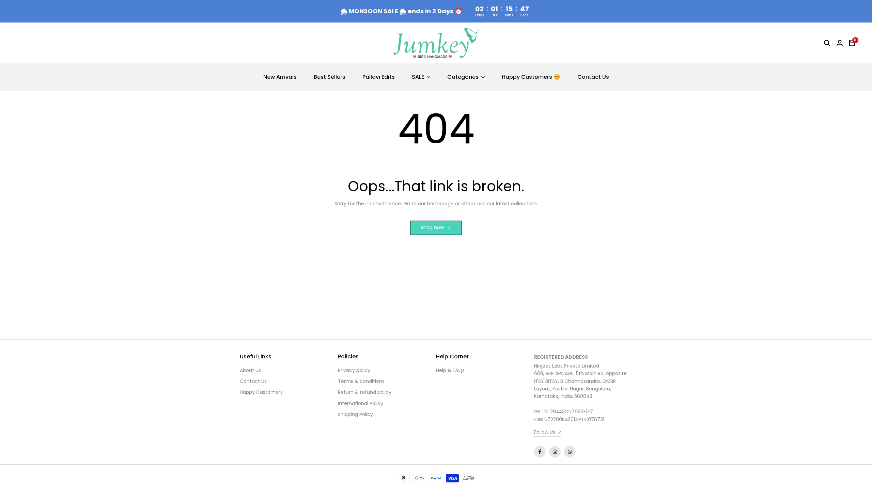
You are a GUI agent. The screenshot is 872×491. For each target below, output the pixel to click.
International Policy (360, 403)
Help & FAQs (450, 370)
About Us (250, 370)
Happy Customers (261, 392)
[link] (547, 432)
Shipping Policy (355, 414)
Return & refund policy (364, 392)
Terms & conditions (361, 381)
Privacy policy (354, 370)
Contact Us (253, 381)
